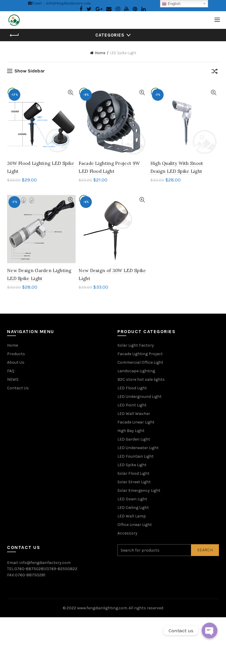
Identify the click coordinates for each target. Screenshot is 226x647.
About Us (15, 362)
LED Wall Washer (133, 413)
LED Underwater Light (138, 447)
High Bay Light (130, 430)
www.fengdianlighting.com (102, 607)
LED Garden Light (133, 439)
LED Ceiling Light (133, 507)
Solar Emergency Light (138, 490)
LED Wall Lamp (131, 516)
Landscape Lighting (136, 370)
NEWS (13, 379)
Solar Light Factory (135, 345)
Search (205, 549)
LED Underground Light (139, 396)
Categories (109, 35)
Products (16, 353)
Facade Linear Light (135, 422)
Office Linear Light (134, 524)
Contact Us (18, 387)
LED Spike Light (132, 464)
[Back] (14, 35)
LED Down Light (132, 499)
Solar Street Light (134, 481)
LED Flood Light (132, 387)
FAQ (10, 370)
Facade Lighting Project (140, 353)
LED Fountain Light (135, 456)
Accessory (127, 533)
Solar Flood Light (133, 473)
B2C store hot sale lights (141, 379)
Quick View (70, 92)
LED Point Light (132, 405)
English (173, 3)
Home (100, 53)
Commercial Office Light (140, 362)
